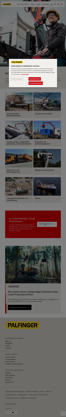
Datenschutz (25, 74)
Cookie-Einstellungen (16, 79)
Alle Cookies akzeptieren (35, 83)
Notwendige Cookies (34, 79)
